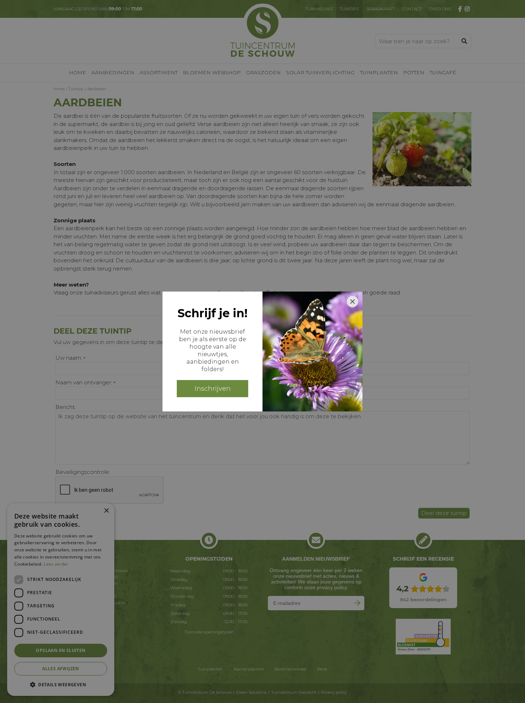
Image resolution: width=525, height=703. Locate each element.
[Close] (352, 301)
